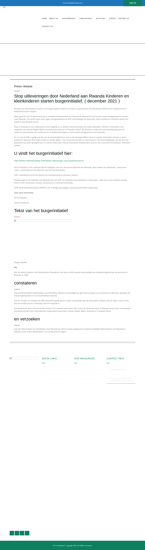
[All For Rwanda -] (22, 24)
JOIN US (132, 3)
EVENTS (112, 18)
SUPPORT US (123, 18)
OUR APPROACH (68, 18)
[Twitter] (5, 3)
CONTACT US (47, 26)
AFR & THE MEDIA (84, 376)
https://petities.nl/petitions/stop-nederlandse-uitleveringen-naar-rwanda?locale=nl (49, 161)
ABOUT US (53, 18)
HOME (44, 18)
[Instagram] (9, 3)
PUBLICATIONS (86, 18)
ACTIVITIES (100, 18)
